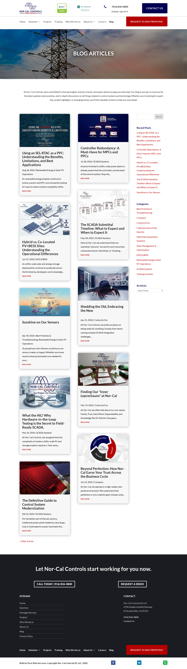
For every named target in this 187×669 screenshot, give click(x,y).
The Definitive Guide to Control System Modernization (39, 504)
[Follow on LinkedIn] (139, 662)
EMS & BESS (41, 259)
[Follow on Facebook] (113, 662)
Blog (111, 22)
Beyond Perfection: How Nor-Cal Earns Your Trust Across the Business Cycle (103, 473)
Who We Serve (72, 22)
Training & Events (145, 274)
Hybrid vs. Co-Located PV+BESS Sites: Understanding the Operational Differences (40, 248)
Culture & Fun (101, 320)
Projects (47, 22)
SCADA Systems (44, 432)
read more (26, 190)
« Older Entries (27, 541)
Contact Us (154, 8)
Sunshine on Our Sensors (40, 322)
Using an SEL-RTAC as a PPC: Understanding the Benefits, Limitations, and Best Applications (43, 159)
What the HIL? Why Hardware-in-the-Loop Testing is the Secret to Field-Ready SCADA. (43, 421)
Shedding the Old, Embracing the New (102, 308)
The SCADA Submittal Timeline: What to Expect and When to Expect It (102, 229)
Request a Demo (132, 584)
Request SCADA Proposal (146, 21)
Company (98, 482)
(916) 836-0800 (120, 6)
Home (22, 22)
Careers (102, 22)
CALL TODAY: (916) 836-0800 (54, 584)
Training (58, 22)
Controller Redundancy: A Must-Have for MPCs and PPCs (100, 152)
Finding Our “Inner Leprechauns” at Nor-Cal (99, 394)
